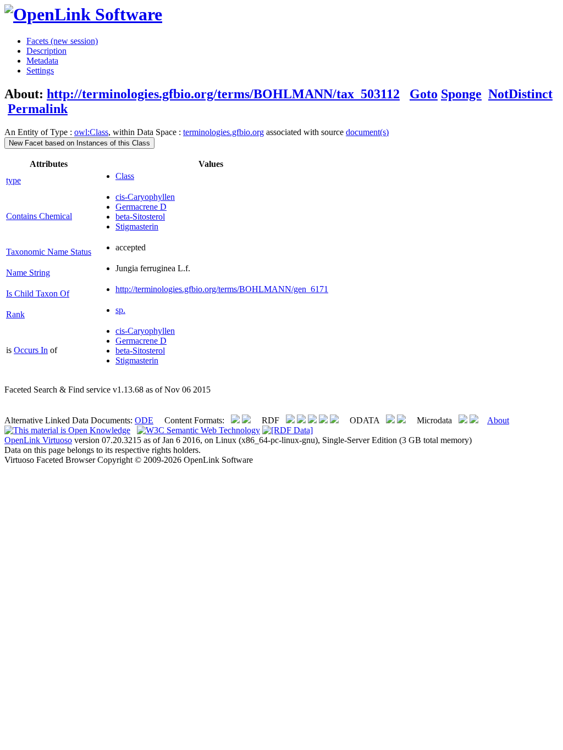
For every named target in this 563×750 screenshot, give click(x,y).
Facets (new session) (62, 41)
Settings (40, 70)
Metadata (42, 60)
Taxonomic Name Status (48, 251)
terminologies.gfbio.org (223, 132)
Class (124, 176)
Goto (424, 94)
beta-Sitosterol (140, 216)
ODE (144, 420)
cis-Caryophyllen (145, 197)
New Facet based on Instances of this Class (79, 143)
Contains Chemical (39, 216)
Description (46, 50)
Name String (28, 272)
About (498, 420)
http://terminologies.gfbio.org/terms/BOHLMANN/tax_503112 (223, 94)
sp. (120, 310)
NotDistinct (520, 94)
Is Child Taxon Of (37, 293)
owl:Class (91, 132)
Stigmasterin (136, 226)
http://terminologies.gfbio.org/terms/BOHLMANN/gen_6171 (221, 289)
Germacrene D (141, 206)
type (13, 180)
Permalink (38, 109)
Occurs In (31, 350)
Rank (15, 314)
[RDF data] (287, 430)
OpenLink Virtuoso (38, 440)
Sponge (461, 94)
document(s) (367, 132)
